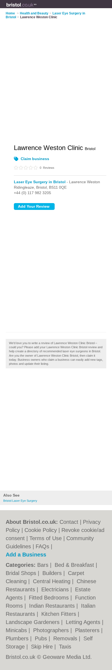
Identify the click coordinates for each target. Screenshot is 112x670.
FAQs (42, 546)
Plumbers (18, 638)
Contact (69, 522)
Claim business (35, 159)
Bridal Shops (22, 573)
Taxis (65, 647)
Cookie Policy (40, 530)
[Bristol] (37, 8)
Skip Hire (42, 647)
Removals (66, 638)
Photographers (51, 630)
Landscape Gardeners (33, 622)
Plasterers (88, 630)
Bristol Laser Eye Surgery (20, 500)
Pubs (42, 638)
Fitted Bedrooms (49, 598)
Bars (43, 565)
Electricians (55, 589)
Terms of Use (45, 538)
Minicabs (17, 630)
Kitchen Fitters (59, 614)
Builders (52, 573)
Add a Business (26, 555)
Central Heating (52, 581)
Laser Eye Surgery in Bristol (40, 182)
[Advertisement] (56, 431)
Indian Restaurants (52, 606)
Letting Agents (84, 622)
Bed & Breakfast (75, 565)
